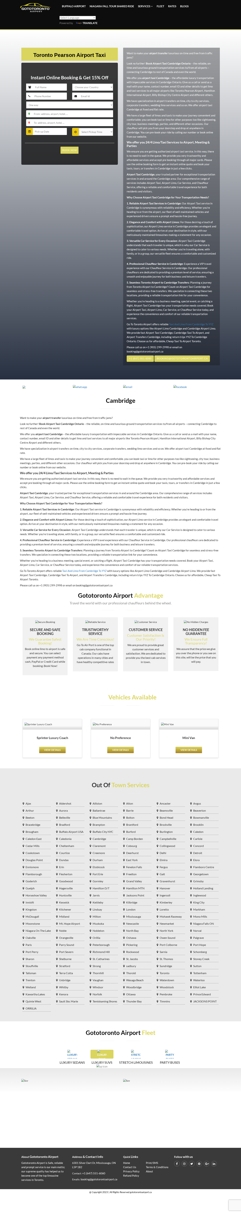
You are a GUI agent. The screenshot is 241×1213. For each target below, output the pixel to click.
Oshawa (131, 937)
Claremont (99, 845)
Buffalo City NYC (103, 831)
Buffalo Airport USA (71, 831)
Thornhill (98, 973)
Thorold (131, 973)
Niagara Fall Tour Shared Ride (112, 6)
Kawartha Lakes (35, 994)
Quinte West (33, 1001)
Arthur (30, 810)
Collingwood (167, 845)
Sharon (30, 959)
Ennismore (32, 867)
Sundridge (166, 966)
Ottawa (130, 994)
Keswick (64, 902)
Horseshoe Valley (36, 895)
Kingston (31, 909)
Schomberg (200, 951)
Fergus (164, 867)
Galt (162, 874)
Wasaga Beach (135, 980)
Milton (97, 916)
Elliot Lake (199, 987)
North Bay (132, 930)
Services (144, 6)
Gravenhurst (167, 881)
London (130, 909)
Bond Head (166, 817)
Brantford (132, 824)
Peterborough (101, 944)
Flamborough (34, 874)
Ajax (28, 803)
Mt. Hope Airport (69, 923)
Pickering (131, 944)
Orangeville (66, 937)
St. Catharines (101, 959)
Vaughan (98, 980)
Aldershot (65, 803)
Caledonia (65, 838)
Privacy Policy (131, 1171)
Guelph (30, 888)
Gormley (98, 881)
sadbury (131, 966)
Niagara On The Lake (38, 930)
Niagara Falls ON (203, 923)
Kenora (63, 994)
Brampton (99, 824)
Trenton (30, 980)
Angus (197, 803)
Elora (196, 860)
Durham (98, 860)
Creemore (99, 853)
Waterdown (167, 980)
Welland (31, 987)
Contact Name (37, 82)
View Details (52, 749)
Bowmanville (201, 817)
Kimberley (166, 902)
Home (126, 1162)
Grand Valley (134, 881)
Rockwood (132, 951)
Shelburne (65, 959)
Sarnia (163, 951)
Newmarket (167, 923)
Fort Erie (98, 874)
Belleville (64, 817)
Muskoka (98, 923)
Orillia (96, 937)
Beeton (30, 817)
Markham (199, 909)
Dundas (64, 860)
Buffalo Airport (74, 6)
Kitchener (65, 909)
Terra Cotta (66, 973)
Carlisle (197, 838)
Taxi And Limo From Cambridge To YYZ (191, 324)
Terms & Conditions (157, 1167)
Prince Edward (202, 994)
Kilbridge (131, 902)
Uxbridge (64, 980)
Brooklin (198, 824)
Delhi (163, 853)
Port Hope (199, 944)
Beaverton (199, 810)
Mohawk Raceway (171, 916)
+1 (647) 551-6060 (140, 358)
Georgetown (201, 874)
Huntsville (65, 895)
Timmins (165, 1001)
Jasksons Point (135, 895)
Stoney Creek (201, 959)
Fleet (160, 6)
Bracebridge (33, 824)
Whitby (63, 987)
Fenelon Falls (134, 867)
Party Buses (170, 1062)
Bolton (130, 817)
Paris (29, 944)
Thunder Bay (134, 1001)
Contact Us (129, 1167)
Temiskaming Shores (105, 1001)
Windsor (98, 987)
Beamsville (166, 810)
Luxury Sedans (72, 1062)
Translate (90, 23)
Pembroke (166, 994)
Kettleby (98, 902)
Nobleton (98, 930)
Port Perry (32, 951)
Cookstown (33, 853)
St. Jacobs (132, 959)
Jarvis (96, 895)
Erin (61, 867)
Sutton (197, 966)
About (149, 1171)
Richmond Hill (101, 951)
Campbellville (168, 838)
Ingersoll (165, 895)
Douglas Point (34, 860)
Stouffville (32, 966)
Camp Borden (134, 838)
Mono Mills (200, 916)
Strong (97, 966)
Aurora (63, 810)
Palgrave (198, 937)
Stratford (64, 966)
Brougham (32, 831)
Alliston (97, 803)
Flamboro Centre (203, 867)
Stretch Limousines (136, 1062)
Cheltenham (66, 845)
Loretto (164, 909)
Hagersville (66, 888)
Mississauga (133, 916)
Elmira (163, 860)
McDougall (32, 916)
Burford (131, 831)
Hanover (165, 888)
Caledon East (34, 838)
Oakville (31, 937)
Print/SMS (152, 1162)
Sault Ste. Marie (68, 1001)
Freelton (131, 874)
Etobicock (99, 867)
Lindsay (97, 909)
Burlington (166, 831)
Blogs (184, 6)
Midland (64, 916)
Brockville (166, 824)
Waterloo (199, 980)
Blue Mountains (102, 817)
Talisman (31, 973)
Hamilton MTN (135, 888)
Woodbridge (133, 987)
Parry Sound (66, 944)
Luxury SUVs (102, 1062)
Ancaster (165, 803)
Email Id (79, 91)
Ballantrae (99, 810)
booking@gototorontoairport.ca (182, 358)
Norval (197, 930)
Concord (198, 845)
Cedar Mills (33, 845)
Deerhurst (132, 853)
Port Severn (66, 951)
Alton (129, 803)
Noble (63, 930)
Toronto (164, 973)
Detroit (197, 853)
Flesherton (65, 874)
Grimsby (198, 881)
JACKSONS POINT (205, 1001)
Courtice (64, 853)
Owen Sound (167, 937)
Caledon (198, 831)
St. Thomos (166, 959)
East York (132, 860)
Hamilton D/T (101, 888)
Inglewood (199, 895)
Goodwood (66, 881)
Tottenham (199, 973)
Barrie (130, 810)
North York (166, 930)
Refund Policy (131, 1175)
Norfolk (97, 994)
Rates (172, 6)
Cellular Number (38, 91)
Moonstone (33, 923)
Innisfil (30, 902)
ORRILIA (31, 1008)
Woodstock (167, 987)
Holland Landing (203, 888)
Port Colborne (168, 944)
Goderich (31, 881)
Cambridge (99, 838)
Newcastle (132, 923)
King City (198, 902)
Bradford (64, 824)
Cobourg (131, 845)
